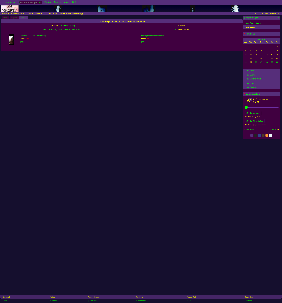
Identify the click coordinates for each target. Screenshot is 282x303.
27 (261, 62)
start (5, 300)
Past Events (92, 300)
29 (272, 62)
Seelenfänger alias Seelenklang (33, 35)
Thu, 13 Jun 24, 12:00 (52, 29)
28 (267, 62)
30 (277, 62)
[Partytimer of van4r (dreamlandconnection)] (142, 42)
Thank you (273, 129)
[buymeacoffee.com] (259, 125)
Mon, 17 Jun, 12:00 (72, 29)
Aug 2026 (261, 39)
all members (141, 300)
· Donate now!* (254, 113)
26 (256, 62)
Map (73, 25)
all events (54, 300)
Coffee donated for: (260, 99)
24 (246, 62)
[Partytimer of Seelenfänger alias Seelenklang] (22, 42)
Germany (64, 25)
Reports (14, 17)
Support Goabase (249, 129)
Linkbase (249, 300)
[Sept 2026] (277, 39)
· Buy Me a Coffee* (255, 121)
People (23, 17)
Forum (189, 300)
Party (5, 17)
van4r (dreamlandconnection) (152, 35)
